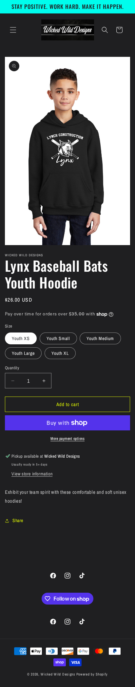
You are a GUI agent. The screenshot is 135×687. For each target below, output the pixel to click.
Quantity (12, 368)
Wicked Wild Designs (58, 674)
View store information (31, 474)
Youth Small (58, 338)
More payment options (67, 438)
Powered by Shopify (92, 674)
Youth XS (21, 338)
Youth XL (60, 353)
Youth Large (23, 353)
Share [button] (17, 520)
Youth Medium (100, 338)
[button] (13, 30)
